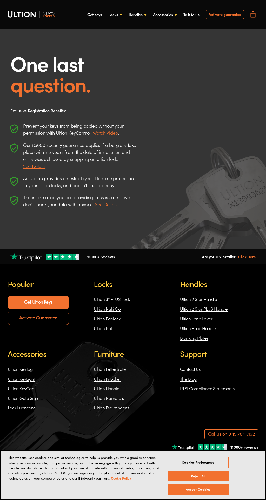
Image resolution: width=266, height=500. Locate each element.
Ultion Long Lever (196, 319)
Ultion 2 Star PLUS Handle (204, 309)
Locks (113, 14)
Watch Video (105, 132)
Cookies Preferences (198, 462)
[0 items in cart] (253, 14)
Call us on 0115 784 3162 (231, 434)
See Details (34, 166)
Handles (136, 14)
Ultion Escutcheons (111, 408)
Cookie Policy (121, 478)
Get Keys (94, 14)
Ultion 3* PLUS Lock (112, 299)
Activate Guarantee (38, 317)
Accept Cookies (198, 489)
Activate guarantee (225, 14)
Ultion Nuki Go (107, 309)
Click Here (247, 256)
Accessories (163, 14)
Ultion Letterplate (110, 369)
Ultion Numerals (109, 398)
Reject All (198, 476)
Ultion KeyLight (21, 379)
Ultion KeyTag (20, 369)
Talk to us (191, 14)
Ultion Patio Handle (198, 328)
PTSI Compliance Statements (207, 388)
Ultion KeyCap (21, 388)
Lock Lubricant (21, 408)
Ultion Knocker (107, 379)
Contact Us (190, 369)
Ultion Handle (106, 388)
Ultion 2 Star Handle (198, 299)
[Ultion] (31, 14)
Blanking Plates (194, 338)
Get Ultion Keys (38, 301)
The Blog (188, 379)
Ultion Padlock (107, 319)
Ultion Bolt (103, 328)
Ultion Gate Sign (23, 398)
